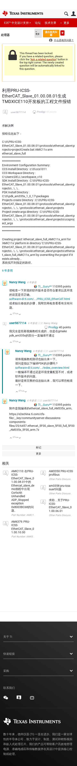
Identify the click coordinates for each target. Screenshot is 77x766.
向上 (11, 314)
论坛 (38, 22)
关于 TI (7, 636)
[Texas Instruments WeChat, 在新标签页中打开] (5, 699)
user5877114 (18, 112)
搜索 (66, 13)
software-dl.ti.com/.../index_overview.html (42, 367)
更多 (66, 22)
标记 (38, 447)
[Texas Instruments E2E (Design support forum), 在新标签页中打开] (18, 699)
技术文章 (50, 22)
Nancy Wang (17, 282)
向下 (20, 314)
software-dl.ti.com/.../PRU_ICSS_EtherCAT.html (39, 299)
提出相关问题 (51, 33)
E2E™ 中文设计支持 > (17, 22)
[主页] (22, 13)
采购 (6, 670)
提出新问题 (62, 32)
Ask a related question (43, 59)
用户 (73, 13)
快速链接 (9, 653)
